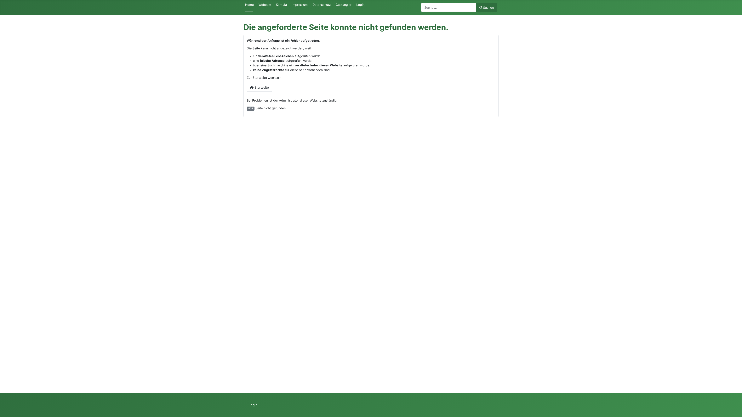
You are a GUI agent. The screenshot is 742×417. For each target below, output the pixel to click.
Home (249, 5)
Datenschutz (321, 5)
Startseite (261, 87)
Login (360, 5)
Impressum (300, 5)
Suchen (488, 7)
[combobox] (448, 7)
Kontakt (281, 5)
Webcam (265, 5)
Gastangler (343, 5)
